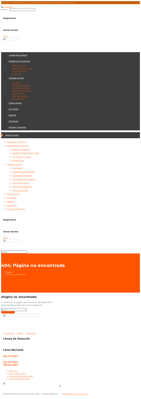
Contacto (12, 205)
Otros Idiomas (20, 190)
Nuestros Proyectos (17, 145)
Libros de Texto (20, 183)
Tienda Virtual (14, 164)
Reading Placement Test (25, 153)
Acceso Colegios (16, 209)
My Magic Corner (21, 156)
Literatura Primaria (22, 175)
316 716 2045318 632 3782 (10, 363)
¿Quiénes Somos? (16, 142)
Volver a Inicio (8, 312)
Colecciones (13, 194)
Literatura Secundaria (23, 179)
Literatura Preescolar (23, 171)
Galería (10, 201)
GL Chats (11, 197)
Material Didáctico (22, 186)
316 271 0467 (10, 356)
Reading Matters (21, 149)
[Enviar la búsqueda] (28, 252)
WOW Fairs (18, 160)
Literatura (17, 168)
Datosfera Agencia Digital (75, 394)
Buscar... (5, 9)
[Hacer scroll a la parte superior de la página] (2, 396)
